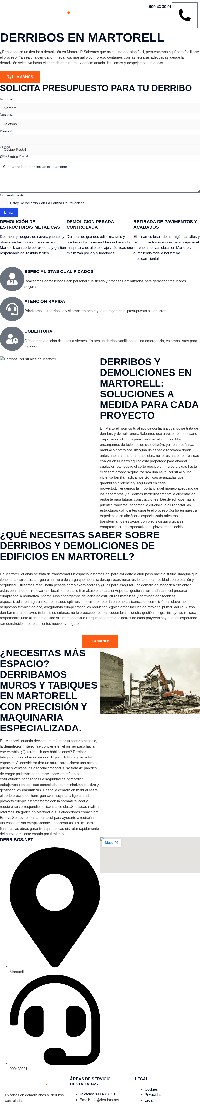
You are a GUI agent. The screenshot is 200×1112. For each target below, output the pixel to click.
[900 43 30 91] (185, 15)
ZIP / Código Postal (14, 156)
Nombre (5, 115)
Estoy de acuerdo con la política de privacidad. (48, 203)
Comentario (9, 157)
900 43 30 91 (160, 7)
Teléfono (6, 115)
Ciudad (5, 147)
